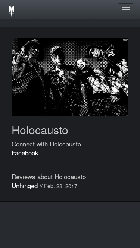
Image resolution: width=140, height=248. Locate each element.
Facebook (25, 152)
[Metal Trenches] (11, 9)
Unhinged (25, 185)
